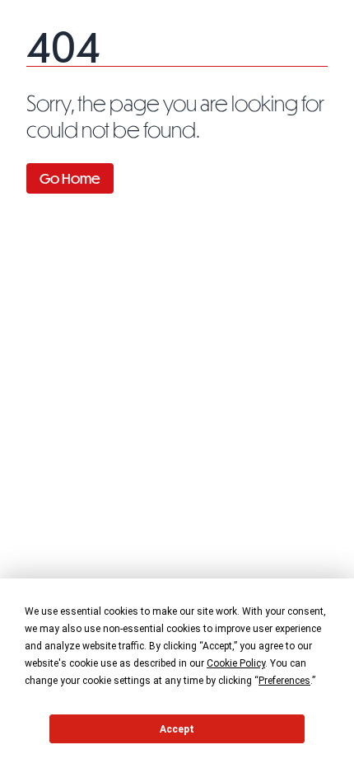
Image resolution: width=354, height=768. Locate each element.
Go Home (70, 178)
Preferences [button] (284, 680)
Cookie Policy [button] (236, 663)
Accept (177, 729)
